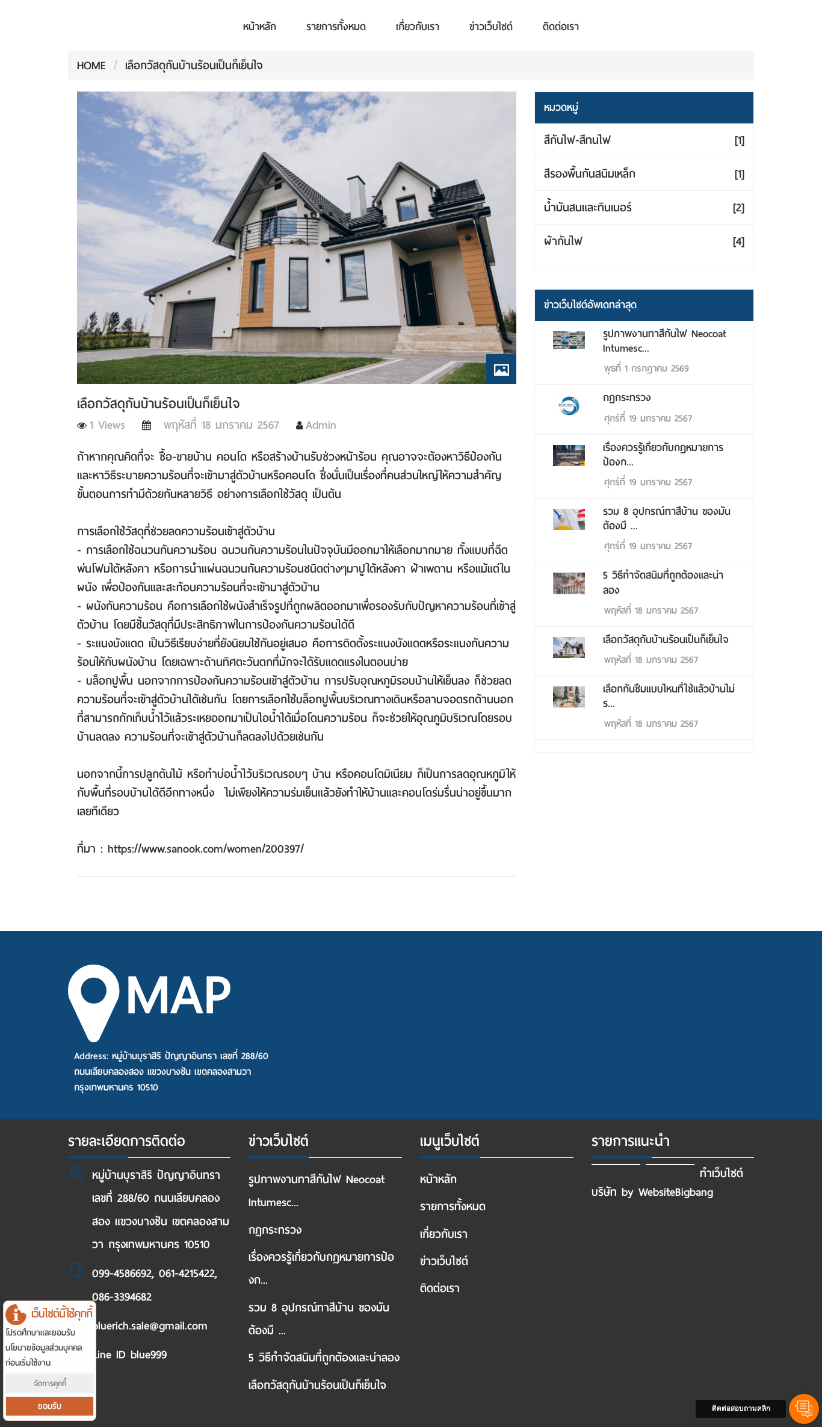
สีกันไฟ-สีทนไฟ (644, 140)
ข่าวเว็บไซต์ (491, 27)
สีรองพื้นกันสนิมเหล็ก (644, 173)
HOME (91, 65)
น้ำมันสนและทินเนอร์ (644, 207)
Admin (321, 424)
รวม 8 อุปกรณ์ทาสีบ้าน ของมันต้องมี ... (667, 519)
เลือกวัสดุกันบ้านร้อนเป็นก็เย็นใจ (194, 65)
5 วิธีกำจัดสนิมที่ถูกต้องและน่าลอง (663, 582)
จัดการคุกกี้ (50, 1383)
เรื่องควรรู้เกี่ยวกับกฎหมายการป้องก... (663, 455)
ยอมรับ (49, 1406)
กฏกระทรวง (627, 397)
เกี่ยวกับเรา (417, 27)
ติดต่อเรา (561, 27)
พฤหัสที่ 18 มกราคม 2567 (216, 424)
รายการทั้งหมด (336, 27)
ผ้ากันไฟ (644, 241)
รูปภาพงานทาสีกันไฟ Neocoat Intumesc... (664, 341)
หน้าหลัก (259, 27)
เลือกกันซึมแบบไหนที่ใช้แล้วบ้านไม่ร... (669, 696)
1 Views (107, 424)
